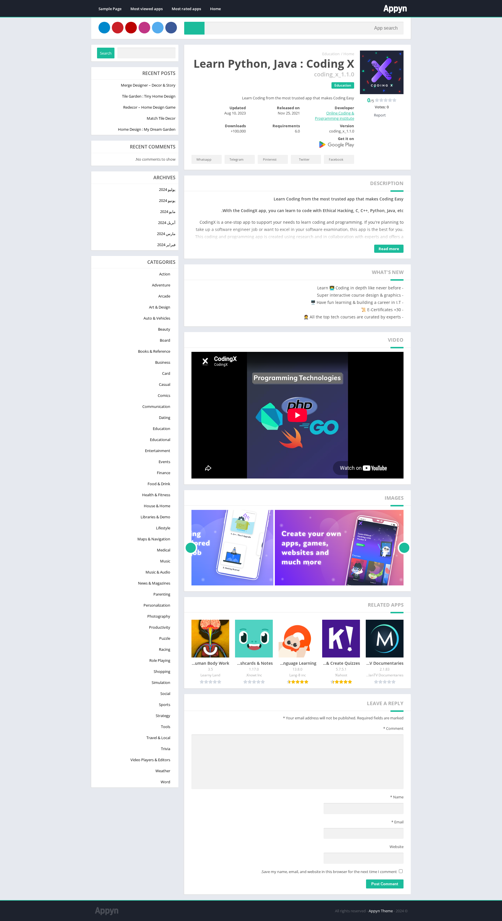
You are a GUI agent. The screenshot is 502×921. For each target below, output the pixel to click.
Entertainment (157, 450)
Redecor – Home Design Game (149, 107)
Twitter (304, 159)
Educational (160, 439)
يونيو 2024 (167, 200)
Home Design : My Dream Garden (146, 129)
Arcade (164, 296)
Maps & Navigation (153, 539)
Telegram (236, 159)
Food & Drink (159, 483)
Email (397, 822)
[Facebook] (171, 27)
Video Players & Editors (150, 759)
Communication (156, 406)
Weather (162, 770)
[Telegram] (104, 27)
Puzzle (164, 638)
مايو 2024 (167, 211)
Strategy (163, 715)
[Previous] (404, 547)
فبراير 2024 (166, 244)
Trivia (165, 748)
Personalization (157, 605)
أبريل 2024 (166, 222)
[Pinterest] (117, 27)
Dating (164, 417)
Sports (164, 704)
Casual (164, 384)
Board (165, 340)
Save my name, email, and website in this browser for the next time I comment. (329, 871)
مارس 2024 (166, 233)
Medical (163, 550)
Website (397, 846)
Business (162, 362)
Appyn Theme (381, 910)
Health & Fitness (156, 494)
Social (165, 693)
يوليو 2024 (167, 189)
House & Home (157, 505)
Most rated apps (186, 8)
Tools (165, 726)
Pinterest (270, 159)
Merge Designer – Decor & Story (148, 85)
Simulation (161, 682)
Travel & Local (158, 737)
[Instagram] (144, 27)
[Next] (190, 547)
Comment (393, 728)
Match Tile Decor (161, 118)
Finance (163, 472)
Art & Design (159, 307)
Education (331, 53)
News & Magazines (154, 583)
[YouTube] (131, 27)
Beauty (164, 329)
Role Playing (159, 660)
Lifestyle (163, 528)
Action (164, 274)
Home (215, 8)
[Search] (194, 28)
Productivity (159, 627)
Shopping (162, 671)
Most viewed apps (146, 8)
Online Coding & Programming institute (334, 115)
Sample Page (109, 8)
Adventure (161, 285)
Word (165, 781)
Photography (158, 616)
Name (397, 797)
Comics (164, 395)
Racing (164, 649)
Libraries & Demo (155, 516)
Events (164, 461)
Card (166, 373)
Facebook (336, 159)
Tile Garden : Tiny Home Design (148, 96)
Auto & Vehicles (157, 318)
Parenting (161, 594)
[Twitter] (158, 27)
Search (106, 53)
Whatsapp (203, 159)
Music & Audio (158, 572)
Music (165, 561)
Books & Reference (154, 351)
